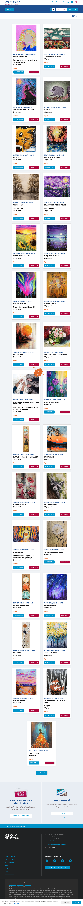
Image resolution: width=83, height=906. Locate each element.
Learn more (16, 903)
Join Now (62, 813)
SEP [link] (73, 16)
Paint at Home (9, 874)
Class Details (19, 72)
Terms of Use (12, 885)
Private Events (10, 859)
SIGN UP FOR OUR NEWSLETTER (57, 867)
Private (72, 9)
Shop (6, 868)
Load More (41, 773)
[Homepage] (23, 836)
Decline (66, 902)
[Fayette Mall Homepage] (13, 2)
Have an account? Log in (62, 817)
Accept (77, 902)
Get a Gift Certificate (21, 816)
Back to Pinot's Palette (54, 2)
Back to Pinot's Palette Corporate (16, 826)
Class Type (9, 9)
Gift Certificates (10, 862)
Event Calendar (10, 856)
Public (61, 9)
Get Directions (52, 841)
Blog (6, 871)
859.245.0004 (51, 847)
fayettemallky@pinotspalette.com (57, 844)
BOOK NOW (34, 72)
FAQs (6, 865)
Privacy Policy (20, 885)
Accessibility (28, 885)
